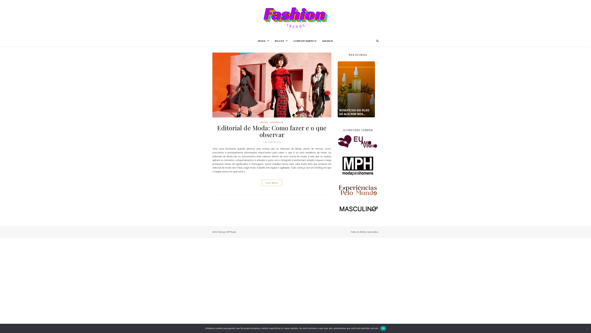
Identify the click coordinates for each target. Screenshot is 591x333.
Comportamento (305, 40)
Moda (262, 40)
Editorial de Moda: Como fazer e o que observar (272, 131)
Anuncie (327, 40)
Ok (383, 328)
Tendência (276, 122)
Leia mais (272, 182)
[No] (587, 328)
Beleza (279, 40)
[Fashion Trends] (295, 18)
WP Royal (231, 231)
